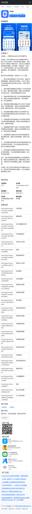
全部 (2, 7)
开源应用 (16, 7)
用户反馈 (4, 509)
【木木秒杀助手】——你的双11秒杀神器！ (15, 485)
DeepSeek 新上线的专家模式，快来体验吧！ (15, 476)
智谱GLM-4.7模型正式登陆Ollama (12, 491)
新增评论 (5, 418)
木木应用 (4, 2)
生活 (23, 7)
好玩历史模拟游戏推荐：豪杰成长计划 (13, 495)
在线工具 (11, 509)
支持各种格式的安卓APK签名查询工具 (13, 488)
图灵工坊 (25, 509)
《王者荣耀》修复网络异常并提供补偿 (13, 482)
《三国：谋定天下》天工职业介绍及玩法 (14, 479)
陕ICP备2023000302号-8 (23, 506)
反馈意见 (11, 407)
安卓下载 (13, 16)
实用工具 (8, 7)
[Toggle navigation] (29, 2)
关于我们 (18, 509)
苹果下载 (21, 16)
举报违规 (4, 407)
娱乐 (28, 7)
